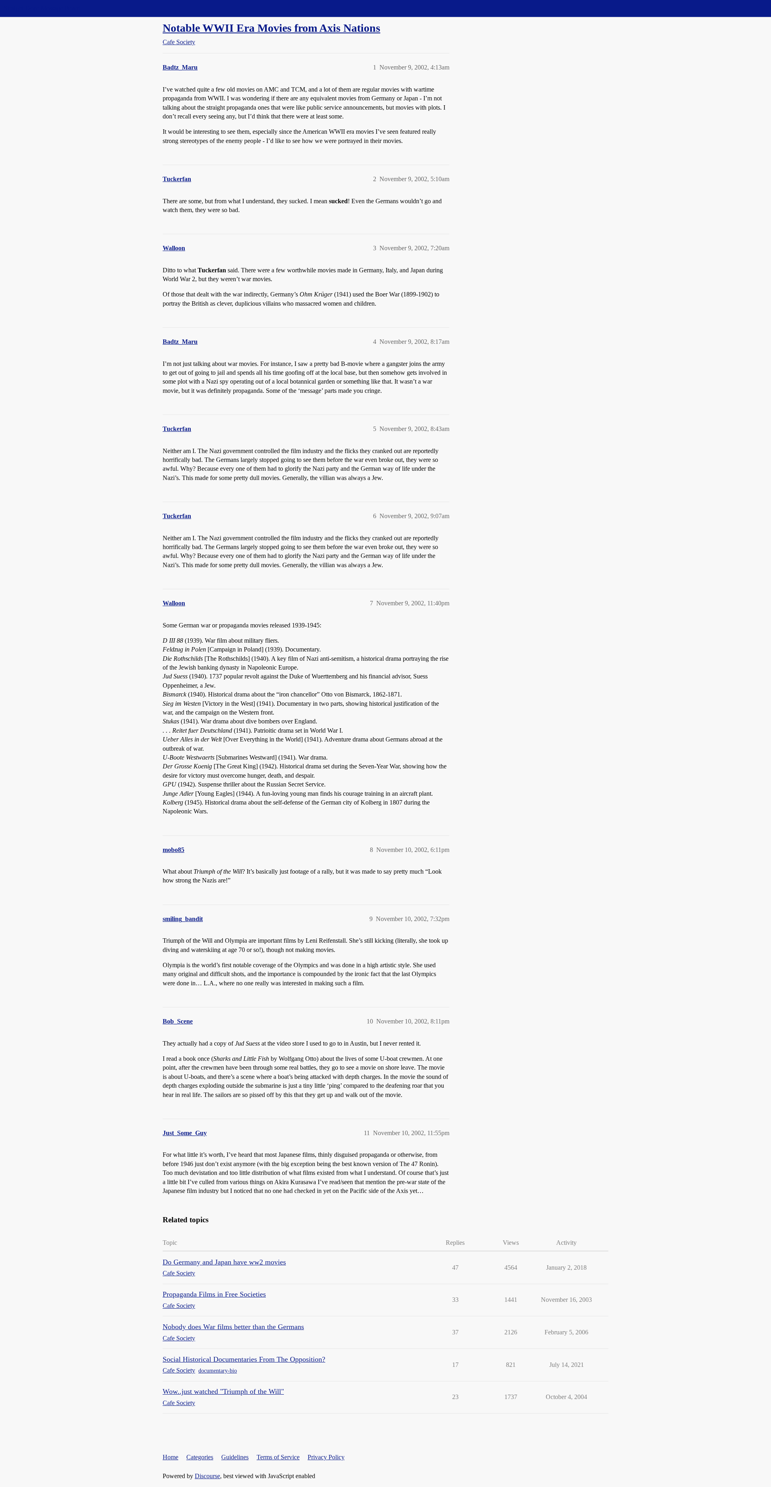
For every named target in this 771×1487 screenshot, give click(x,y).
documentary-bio (217, 1371)
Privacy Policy (326, 1457)
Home (170, 1457)
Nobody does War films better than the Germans (233, 1327)
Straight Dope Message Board (42, 8)
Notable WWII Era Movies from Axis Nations (271, 28)
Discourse (207, 1476)
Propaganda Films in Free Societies (214, 1294)
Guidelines (235, 1457)
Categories (199, 1457)
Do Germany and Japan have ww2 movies (224, 1262)
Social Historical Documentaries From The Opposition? (244, 1359)
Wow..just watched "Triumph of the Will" (223, 1391)
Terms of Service (278, 1457)
